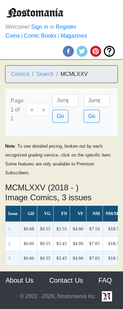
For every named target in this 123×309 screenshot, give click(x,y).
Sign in (39, 27)
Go (60, 116)
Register (66, 27)
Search (45, 74)
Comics (20, 74)
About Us (19, 280)
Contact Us (66, 280)
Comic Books (40, 36)
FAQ (105, 280)
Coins (12, 36)
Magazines (73, 36)
